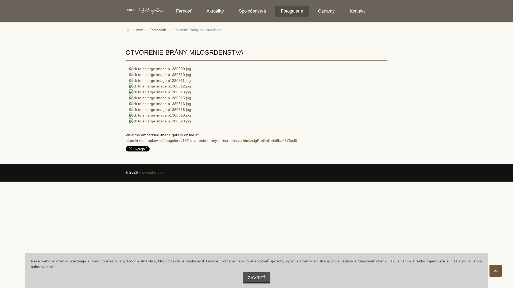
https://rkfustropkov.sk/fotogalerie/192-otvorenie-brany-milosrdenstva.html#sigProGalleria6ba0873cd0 (211, 140)
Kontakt (357, 11)
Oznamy (326, 11)
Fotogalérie (292, 11)
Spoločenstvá (252, 11)
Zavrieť (257, 277)
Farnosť (184, 11)
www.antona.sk (151, 172)
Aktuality (215, 11)
